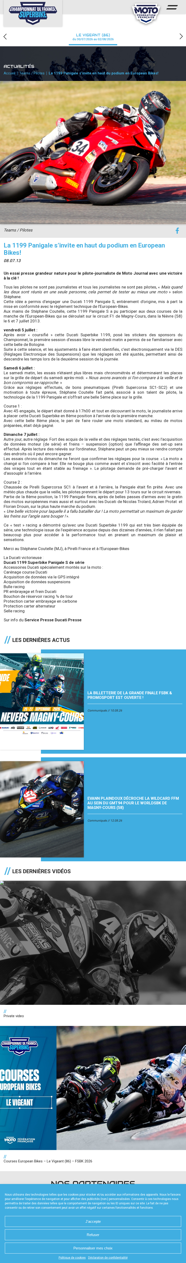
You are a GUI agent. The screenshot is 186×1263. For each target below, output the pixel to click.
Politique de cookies (72, 1257)
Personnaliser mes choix (93, 1248)
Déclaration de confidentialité (108, 1257)
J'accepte (93, 1221)
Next (181, 36)
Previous (5, 36)
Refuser (93, 1235)
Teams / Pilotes (32, 73)
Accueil (9, 73)
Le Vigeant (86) (93, 37)
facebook (177, 231)
